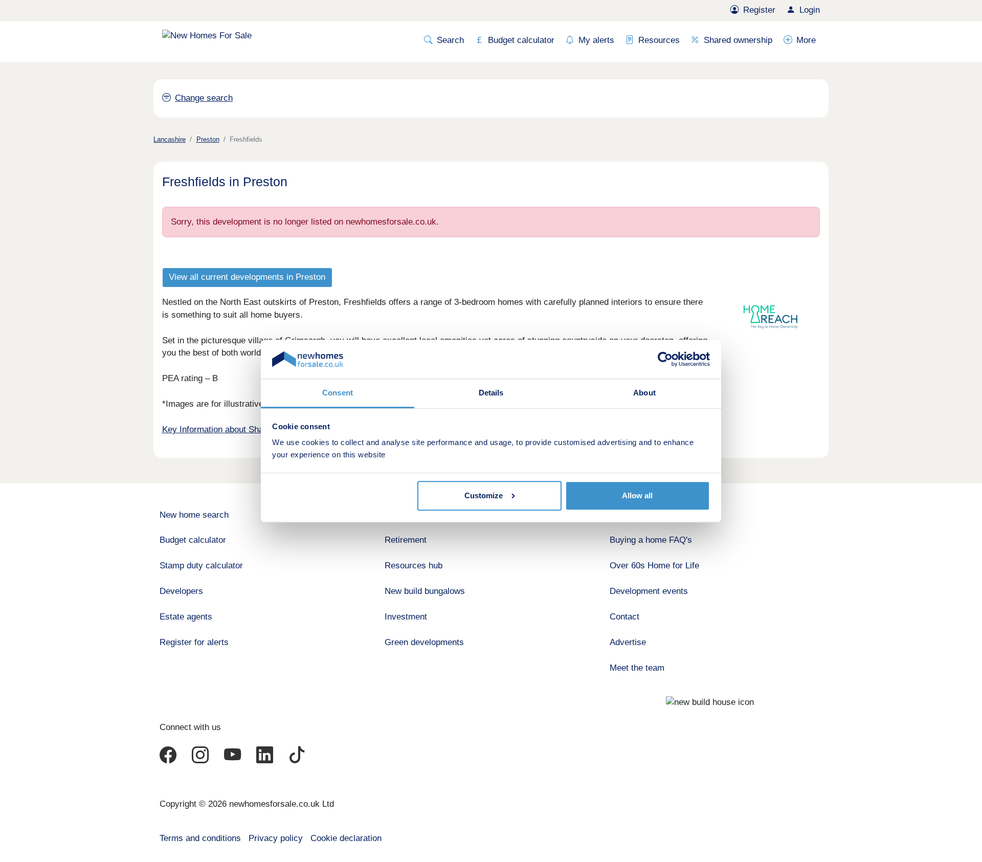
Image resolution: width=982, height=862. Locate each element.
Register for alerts (194, 642)
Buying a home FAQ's (651, 540)
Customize (483, 495)
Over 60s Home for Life (654, 565)
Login (809, 10)
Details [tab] (491, 392)
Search (450, 40)
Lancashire (169, 139)
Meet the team (637, 668)
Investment (406, 617)
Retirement (406, 540)
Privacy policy (276, 838)
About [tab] (644, 392)
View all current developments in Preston (247, 277)
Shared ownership (738, 40)
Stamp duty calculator (201, 565)
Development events (649, 591)
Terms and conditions (200, 838)
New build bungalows (425, 591)
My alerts (596, 40)
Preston (207, 139)
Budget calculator (521, 40)
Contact (624, 617)
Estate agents (186, 617)
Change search (204, 98)
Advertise (628, 642)
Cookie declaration (346, 838)
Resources (659, 40)
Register (759, 10)
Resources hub (413, 565)
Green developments (424, 642)
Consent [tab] (337, 392)
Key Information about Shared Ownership (240, 429)
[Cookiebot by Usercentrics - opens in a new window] (665, 359)
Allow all (637, 495)
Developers (181, 591)
